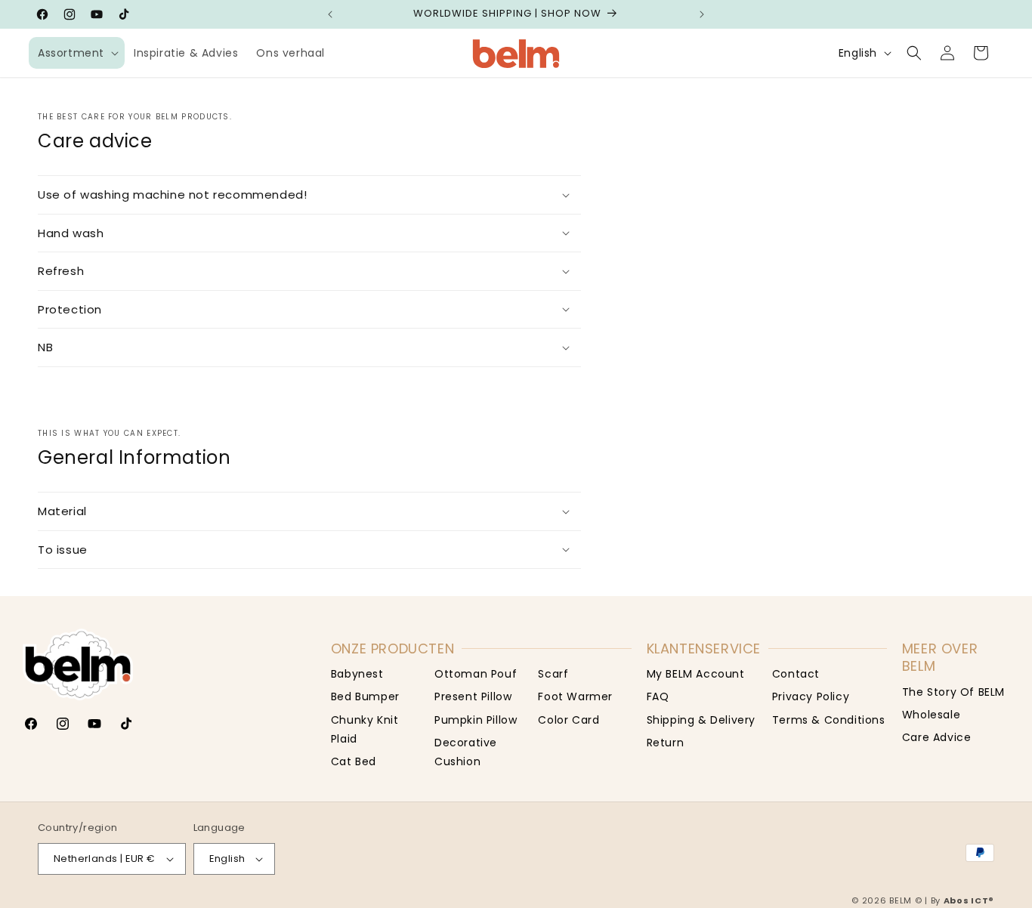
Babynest (357, 673)
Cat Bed (353, 761)
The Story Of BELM (953, 692)
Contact (796, 673)
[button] (77, 53)
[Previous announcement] (330, 14)
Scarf (553, 673)
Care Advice (937, 737)
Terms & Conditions (828, 719)
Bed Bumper (365, 696)
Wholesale (931, 714)
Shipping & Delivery (701, 719)
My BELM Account (696, 673)
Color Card (568, 719)
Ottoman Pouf (475, 673)
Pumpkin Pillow (475, 719)
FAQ (658, 696)
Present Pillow (472, 696)
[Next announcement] (701, 14)
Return (665, 742)
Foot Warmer (575, 696)
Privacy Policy (810, 696)
